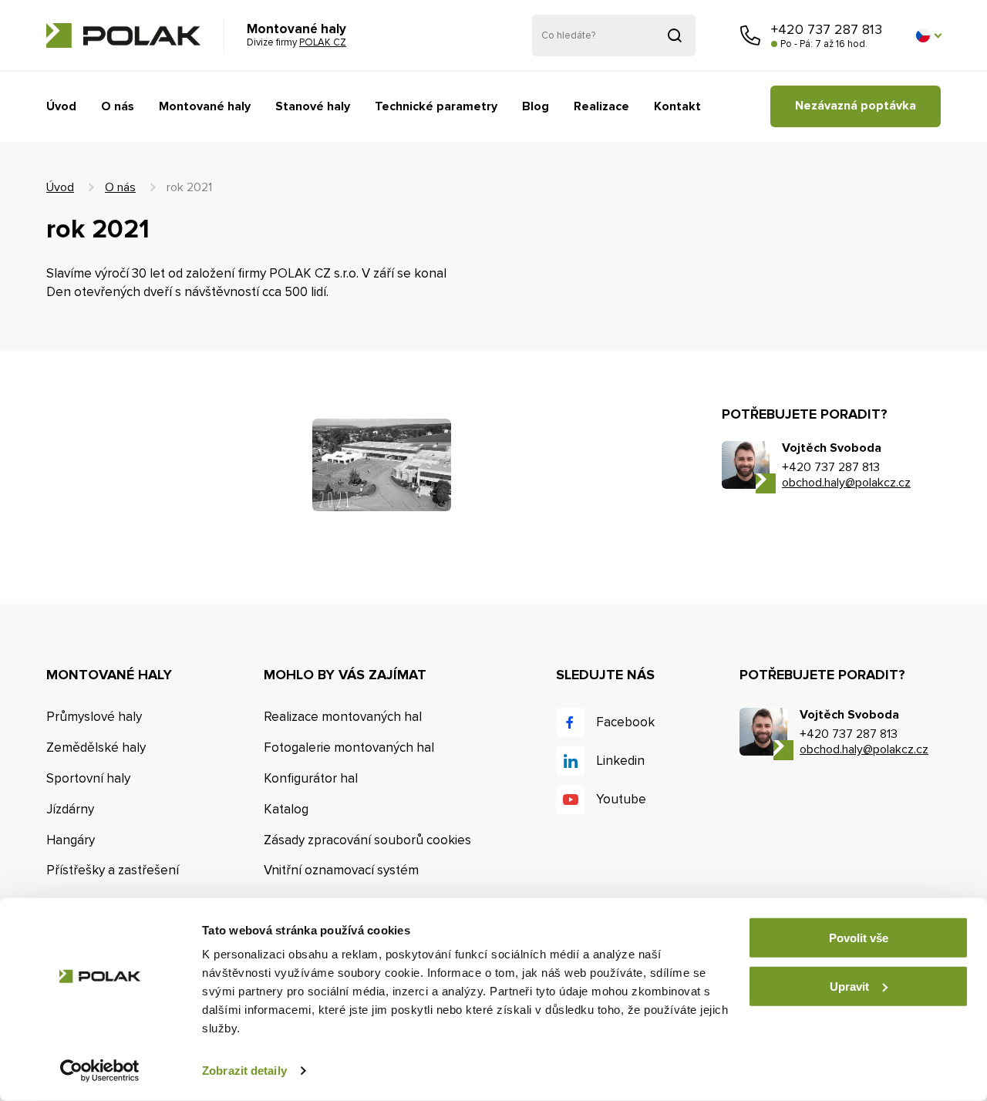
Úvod (61, 106)
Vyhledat (675, 35)
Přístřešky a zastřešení (112, 870)
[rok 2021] (381, 465)
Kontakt (677, 106)
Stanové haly (312, 106)
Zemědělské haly (96, 747)
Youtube (621, 799)
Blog (535, 106)
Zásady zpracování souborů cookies (367, 840)
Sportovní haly (88, 778)
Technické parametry (436, 106)
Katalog (286, 809)
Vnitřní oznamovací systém (341, 870)
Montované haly (205, 106)
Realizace (601, 106)
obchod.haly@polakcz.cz (846, 482)
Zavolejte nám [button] (750, 35)
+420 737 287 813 (826, 29)
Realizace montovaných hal (343, 717)
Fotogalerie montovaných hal (349, 747)
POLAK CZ (123, 35)
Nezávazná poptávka (855, 105)
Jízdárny (70, 809)
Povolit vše (858, 937)
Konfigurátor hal (311, 778)
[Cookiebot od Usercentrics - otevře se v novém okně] (99, 1070)
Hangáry (70, 840)
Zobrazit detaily (244, 1070)
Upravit (849, 985)
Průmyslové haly (94, 717)
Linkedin (620, 761)
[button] (928, 35)
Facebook (625, 722)
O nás (117, 106)
